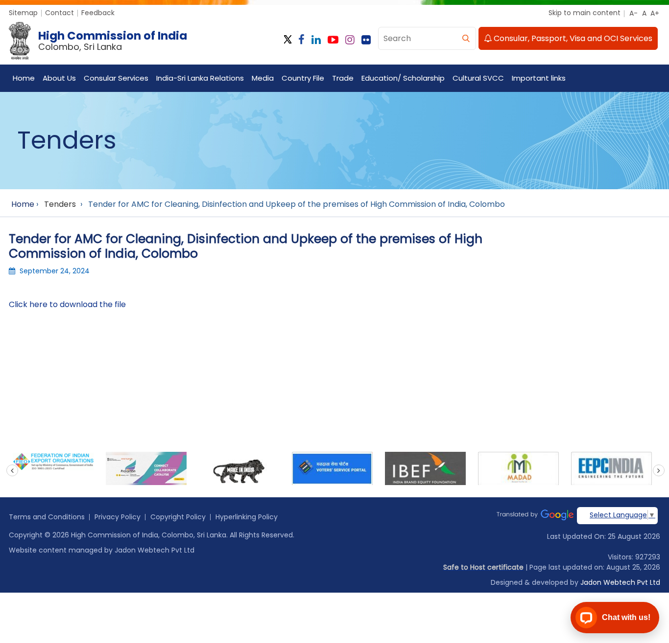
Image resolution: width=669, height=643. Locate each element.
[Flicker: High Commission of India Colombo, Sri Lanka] (366, 39)
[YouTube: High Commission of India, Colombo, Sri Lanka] (333, 39)
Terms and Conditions (47, 517)
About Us (59, 78)
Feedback (98, 13)
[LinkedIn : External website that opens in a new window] (316, 39)
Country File (303, 78)
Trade (343, 78)
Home (24, 78)
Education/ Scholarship (403, 78)
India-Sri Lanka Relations (200, 78)
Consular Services (116, 78)
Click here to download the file (67, 304)
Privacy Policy (118, 517)
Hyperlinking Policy (246, 517)
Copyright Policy (178, 517)
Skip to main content (585, 13)
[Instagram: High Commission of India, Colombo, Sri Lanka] (350, 39)
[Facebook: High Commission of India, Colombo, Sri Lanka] (301, 39)
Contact (59, 13)
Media (263, 78)
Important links (539, 78)
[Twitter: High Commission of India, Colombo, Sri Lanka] (287, 39)
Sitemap (23, 13)
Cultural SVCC (478, 78)
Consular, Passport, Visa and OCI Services (572, 38)
